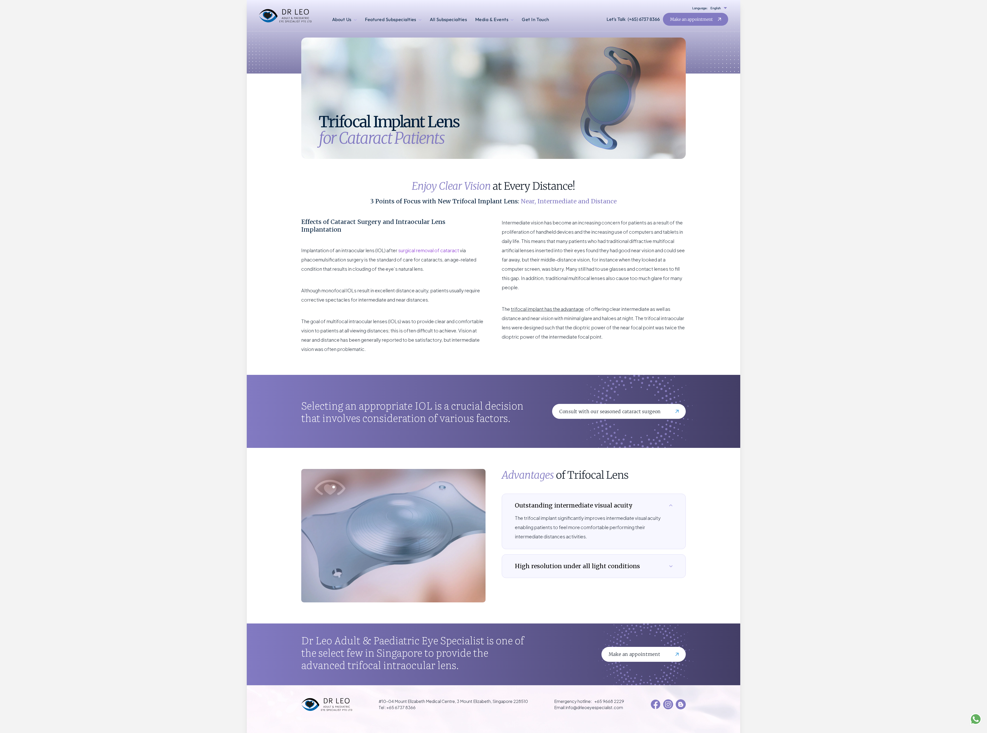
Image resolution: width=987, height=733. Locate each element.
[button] (717, 8)
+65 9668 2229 (609, 701)
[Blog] (681, 704)
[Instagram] (668, 704)
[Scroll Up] (10, 720)
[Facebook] (656, 704)
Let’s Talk (633, 19)
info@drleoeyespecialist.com (594, 707)
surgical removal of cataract (428, 250)
